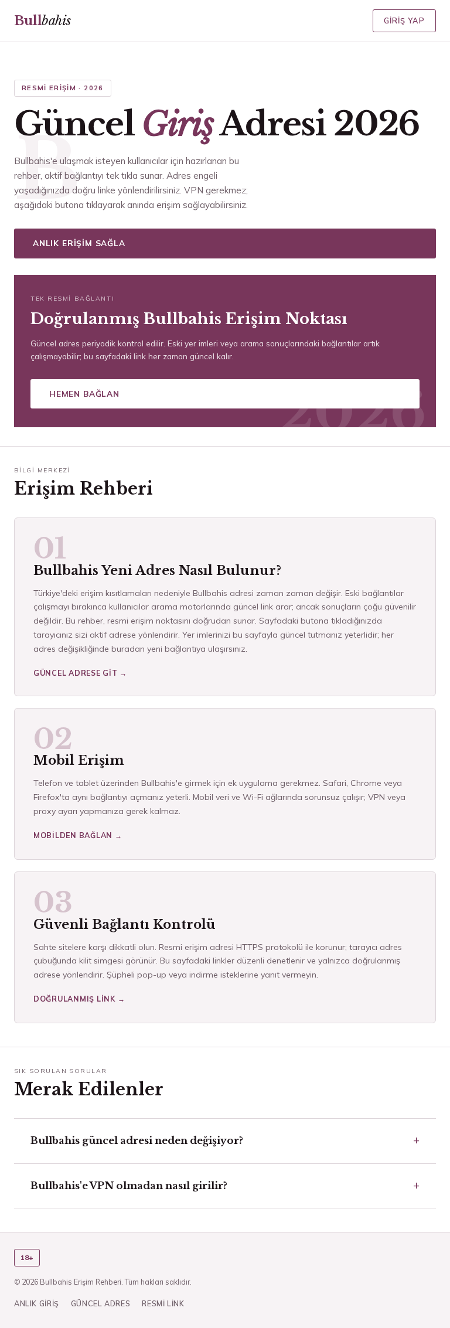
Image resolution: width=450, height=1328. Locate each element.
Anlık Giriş (36, 1303)
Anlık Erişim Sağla (79, 243)
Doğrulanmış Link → (79, 998)
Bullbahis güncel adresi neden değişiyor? (136, 1141)
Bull (42, 21)
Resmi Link (163, 1303)
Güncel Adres (101, 1303)
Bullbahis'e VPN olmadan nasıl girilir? (128, 1186)
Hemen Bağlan (84, 394)
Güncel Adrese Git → (80, 672)
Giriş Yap (404, 20)
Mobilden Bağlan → (77, 835)
